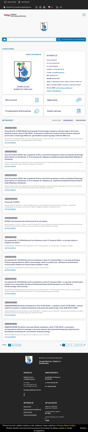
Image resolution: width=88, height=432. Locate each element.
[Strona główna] (4, 39)
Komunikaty (68, 120)
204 (77, 345)
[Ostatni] (84, 345)
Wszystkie (56, 120)
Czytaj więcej (10, 142)
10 (9, 345)
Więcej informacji (54, 91)
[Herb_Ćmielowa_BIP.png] (44, 26)
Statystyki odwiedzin (30, 415)
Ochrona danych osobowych (32, 409)
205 (81, 345)
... (73, 345)
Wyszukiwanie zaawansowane (73, 39)
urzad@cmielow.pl (58, 72)
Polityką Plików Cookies (66, 426)
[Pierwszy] (61, 345)
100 (19, 345)
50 (16, 345)
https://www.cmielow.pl (64, 88)
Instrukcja (25, 2)
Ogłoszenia (81, 120)
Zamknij (83, 428)
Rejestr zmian (28, 412)
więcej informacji (33, 54)
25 (13, 345)
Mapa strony (12, 2)
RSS (61, 7)
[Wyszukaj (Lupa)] (58, 39)
